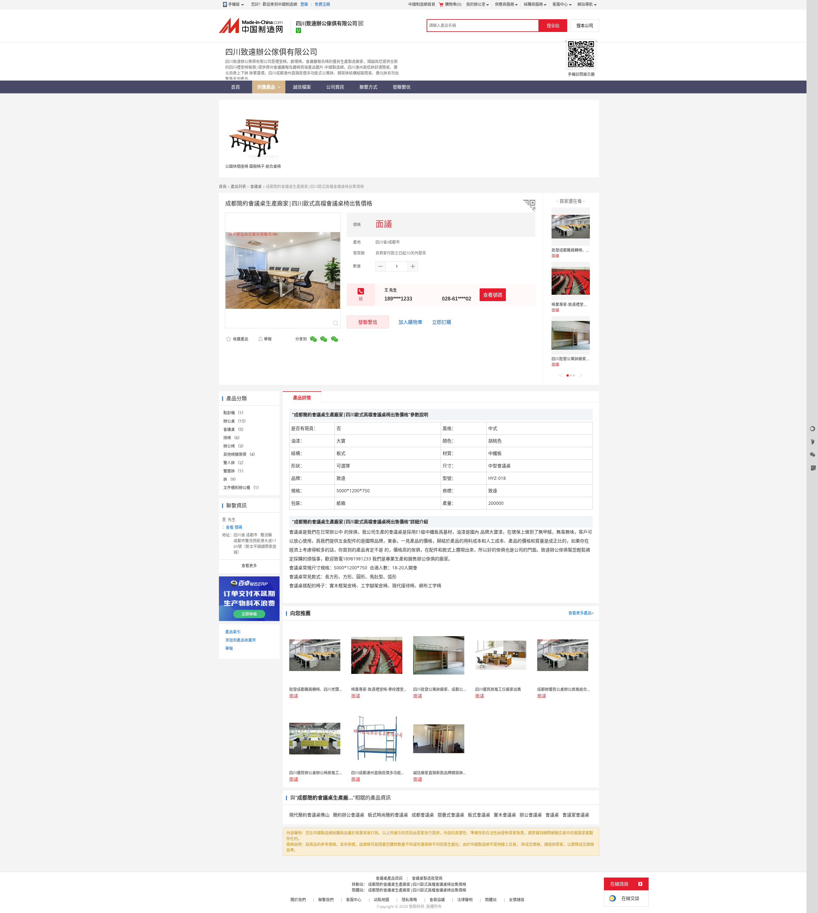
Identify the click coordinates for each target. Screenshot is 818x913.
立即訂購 (441, 322)
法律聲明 (465, 899)
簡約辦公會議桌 (348, 815)
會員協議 (437, 899)
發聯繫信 (367, 322)
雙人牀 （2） (234, 462)
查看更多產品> (581, 613)
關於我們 (298, 899)
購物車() (453, 4)
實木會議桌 (505, 815)
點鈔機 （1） (234, 413)
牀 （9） (230, 479)
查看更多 (249, 565)
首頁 (223, 186)
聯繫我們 (326, 899)
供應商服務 (504, 4)
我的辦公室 (475, 4)
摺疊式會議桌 (450, 815)
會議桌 (256, 186)
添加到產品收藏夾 (240, 640)
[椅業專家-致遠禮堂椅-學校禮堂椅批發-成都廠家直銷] (571, 281)
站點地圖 (381, 899)
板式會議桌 (479, 815)
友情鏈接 (516, 899)
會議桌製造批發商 (427, 878)
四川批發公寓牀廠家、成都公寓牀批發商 (586, 359)
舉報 (268, 339)
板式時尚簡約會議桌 (388, 815)
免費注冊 (322, 4)
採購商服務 (533, 4)
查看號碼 (492, 295)
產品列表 (238, 186)
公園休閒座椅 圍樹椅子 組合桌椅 (253, 166)
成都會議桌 (423, 815)
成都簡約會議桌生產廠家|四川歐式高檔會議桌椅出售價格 (417, 884)
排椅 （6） (232, 438)
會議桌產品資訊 (389, 878)
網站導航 (585, 4)
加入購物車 (410, 322)
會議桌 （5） (234, 429)
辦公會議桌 (531, 815)
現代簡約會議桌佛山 (309, 815)
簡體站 (491, 899)
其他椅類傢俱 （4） (240, 454)
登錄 (304, 4)
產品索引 (233, 632)
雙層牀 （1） (234, 471)
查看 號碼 (234, 527)
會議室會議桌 (575, 815)
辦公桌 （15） (235, 421)
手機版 (234, 4)
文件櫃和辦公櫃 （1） (242, 487)
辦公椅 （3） (234, 446)
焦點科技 (416, 906)
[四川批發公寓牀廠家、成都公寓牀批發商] (571, 335)
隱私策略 (409, 899)
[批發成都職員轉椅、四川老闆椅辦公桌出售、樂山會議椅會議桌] (571, 226)
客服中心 (560, 4)
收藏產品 (240, 339)
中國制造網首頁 (421, 4)
